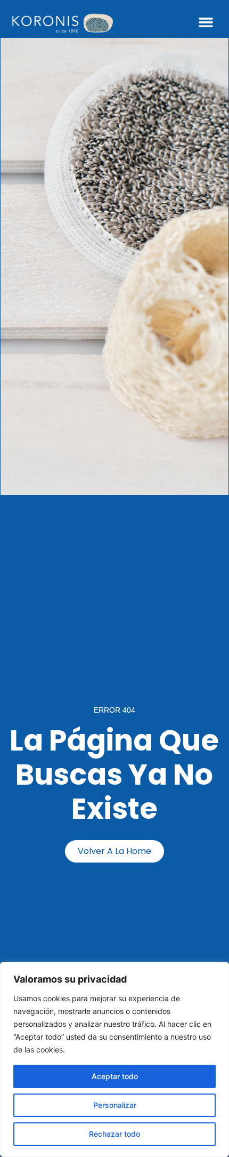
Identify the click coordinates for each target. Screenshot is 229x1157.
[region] (114, 1059)
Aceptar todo (115, 1076)
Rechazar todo (114, 1133)
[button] (206, 22)
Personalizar (114, 1105)
